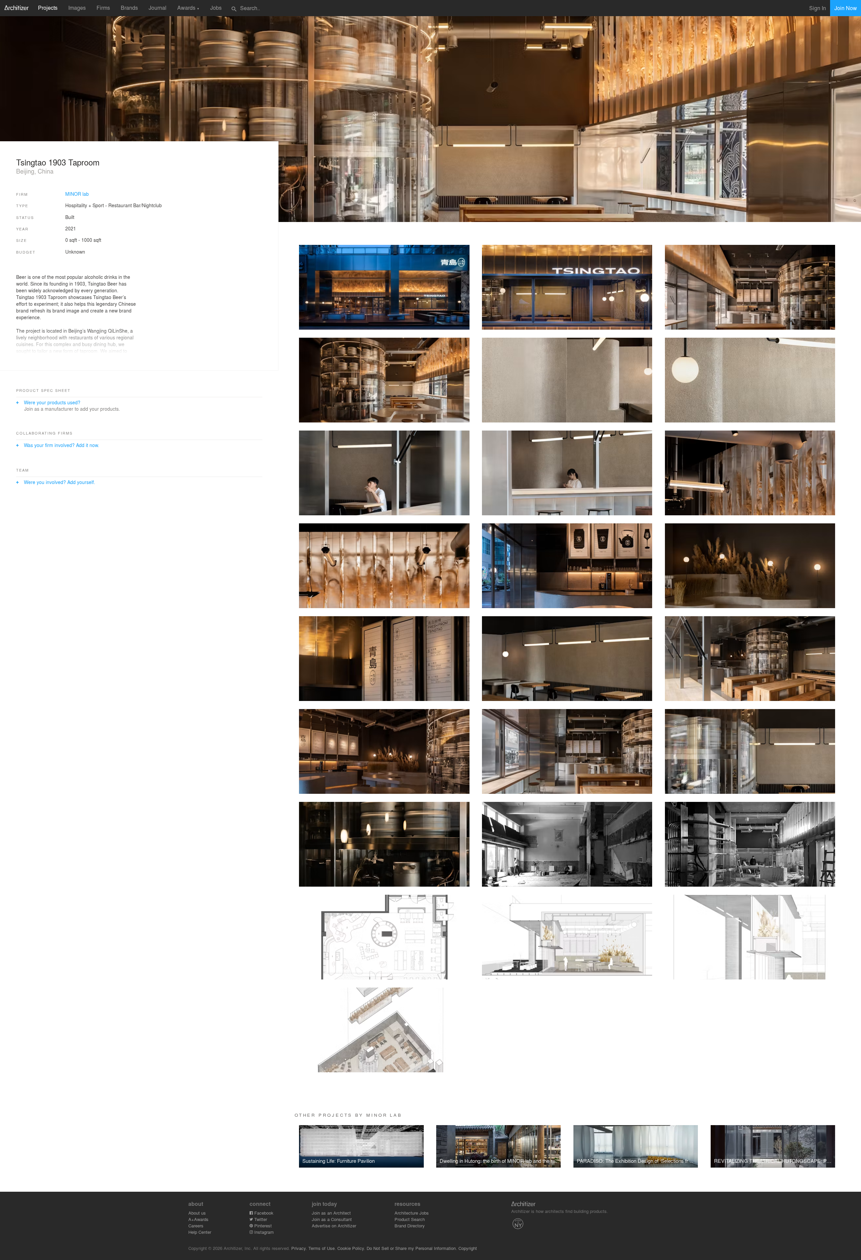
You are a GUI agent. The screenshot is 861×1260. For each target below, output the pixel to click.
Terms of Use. (322, 1248)
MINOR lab (77, 193)
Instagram (263, 1232)
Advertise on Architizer (334, 1225)
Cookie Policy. (351, 1248)
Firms (103, 7)
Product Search (410, 1219)
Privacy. (299, 1248)
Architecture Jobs (412, 1213)
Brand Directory (410, 1225)
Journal (157, 7)
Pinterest (262, 1225)
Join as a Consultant (332, 1219)
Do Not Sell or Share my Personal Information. (412, 1248)
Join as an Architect (331, 1213)
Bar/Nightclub (147, 205)
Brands (129, 7)
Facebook (263, 1213)
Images (77, 7)
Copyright (467, 1248)
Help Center (199, 1232)
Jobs (216, 7)
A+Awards (198, 1219)
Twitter (260, 1219)
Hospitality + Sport (84, 205)
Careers (195, 1225)
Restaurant (120, 205)
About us (197, 1213)
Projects (48, 7)
